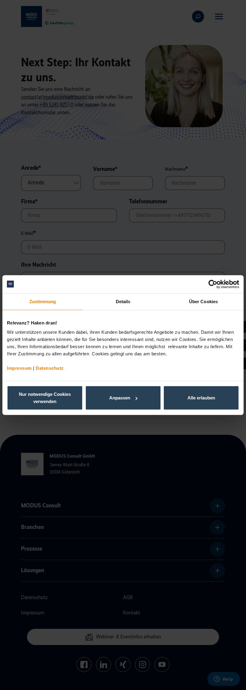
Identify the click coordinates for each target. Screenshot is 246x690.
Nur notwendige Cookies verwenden (45, 398)
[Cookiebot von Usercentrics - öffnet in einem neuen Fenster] (213, 283)
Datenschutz (50, 368)
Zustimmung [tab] (42, 301)
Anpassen (119, 397)
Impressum (19, 368)
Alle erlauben (201, 397)
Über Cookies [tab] (203, 301)
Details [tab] (123, 301)
